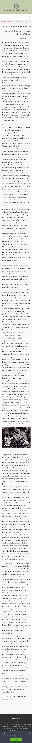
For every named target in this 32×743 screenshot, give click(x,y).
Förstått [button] (16, 739)
